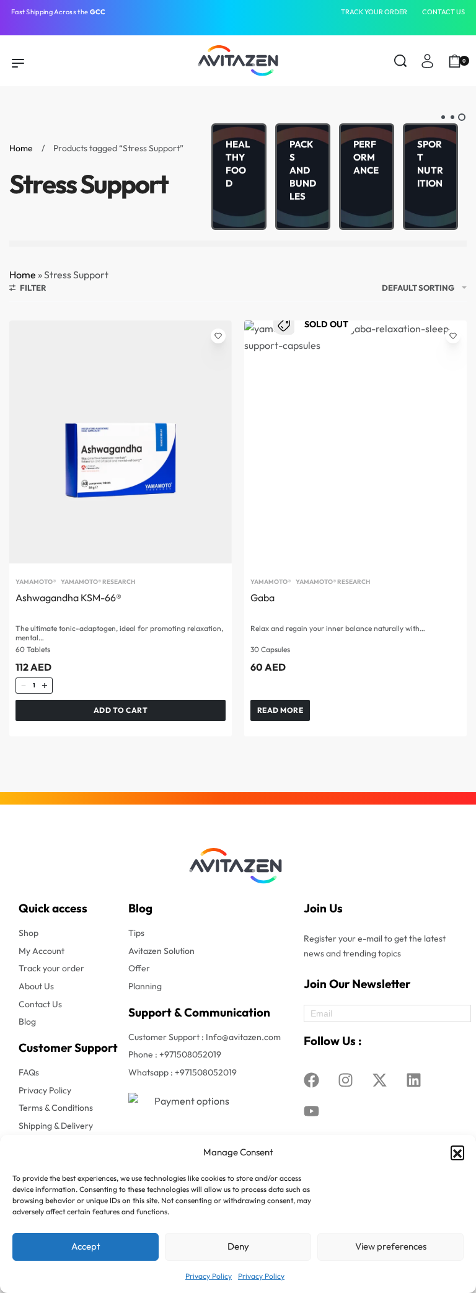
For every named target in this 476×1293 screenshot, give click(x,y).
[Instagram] (345, 1079)
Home (21, 148)
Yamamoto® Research (98, 582)
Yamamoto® (35, 582)
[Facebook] (311, 1079)
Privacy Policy (208, 1276)
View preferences (390, 1246)
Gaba (262, 597)
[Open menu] (18, 63)
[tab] (462, 117)
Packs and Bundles (302, 170)
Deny (238, 1246)
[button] (457, 1152)
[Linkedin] (413, 1079)
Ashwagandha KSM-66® (68, 597)
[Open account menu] (427, 61)
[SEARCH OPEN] (400, 61)
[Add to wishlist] (218, 336)
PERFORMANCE (366, 157)
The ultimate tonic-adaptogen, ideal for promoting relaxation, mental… (119, 633)
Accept (85, 1246)
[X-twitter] (379, 1079)
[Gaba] (355, 442)
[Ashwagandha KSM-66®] (120, 442)
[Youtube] (311, 1110)
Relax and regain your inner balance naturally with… (337, 628)
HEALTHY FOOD (238, 163)
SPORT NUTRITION (430, 163)
